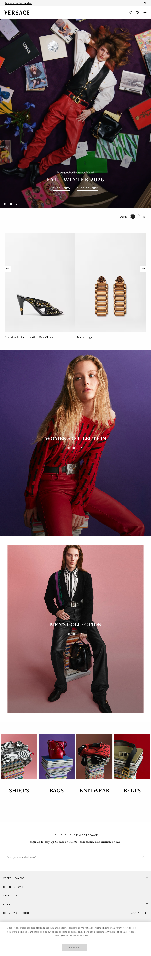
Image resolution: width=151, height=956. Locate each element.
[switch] (133, 216)
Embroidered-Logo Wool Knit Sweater (27, 337)
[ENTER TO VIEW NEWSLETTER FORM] (143, 857)
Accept (74, 947)
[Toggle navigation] (144, 12)
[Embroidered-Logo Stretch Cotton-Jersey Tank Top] (111, 282)
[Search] (131, 12)
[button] (75, 878)
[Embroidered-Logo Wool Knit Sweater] (40, 282)
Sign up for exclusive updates (18, 3)
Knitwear (94, 790)
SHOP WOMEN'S (87, 188)
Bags (57, 790)
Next (143, 269)
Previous (8, 269)
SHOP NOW (75, 448)
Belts (132, 790)
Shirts (19, 790)
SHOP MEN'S (61, 188)
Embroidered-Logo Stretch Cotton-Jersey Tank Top (105, 337)
